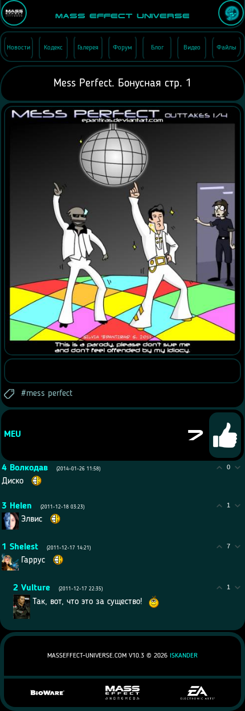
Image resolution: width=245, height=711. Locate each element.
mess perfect (49, 393)
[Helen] (20, 518)
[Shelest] (20, 559)
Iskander (184, 655)
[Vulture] (31, 601)
